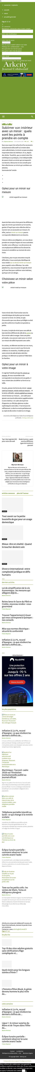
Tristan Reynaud (6, 609)
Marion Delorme (6, 647)
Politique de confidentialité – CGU (13, 47)
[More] (22, 427)
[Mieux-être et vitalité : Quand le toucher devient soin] (17, 532)
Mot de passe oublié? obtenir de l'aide (14, 45)
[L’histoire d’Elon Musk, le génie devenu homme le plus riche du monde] (17, 983)
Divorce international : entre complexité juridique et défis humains (16, 571)
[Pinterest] (13, 427)
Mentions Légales (28, 1053)
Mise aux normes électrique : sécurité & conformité (15, 629)
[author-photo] (17, 462)
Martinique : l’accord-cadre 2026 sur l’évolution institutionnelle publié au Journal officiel (15, 774)
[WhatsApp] (17, 427)
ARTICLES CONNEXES (8, 493)
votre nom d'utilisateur (9, 34)
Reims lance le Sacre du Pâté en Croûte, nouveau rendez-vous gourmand (17, 604)
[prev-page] (2, 579)
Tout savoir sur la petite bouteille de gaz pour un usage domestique (17, 519)
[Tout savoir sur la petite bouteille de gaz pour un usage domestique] (17, 505)
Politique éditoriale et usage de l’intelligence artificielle (17, 1061)
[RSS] (5, 22)
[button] (3, 116)
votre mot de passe (8, 40)
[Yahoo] (9, 22)
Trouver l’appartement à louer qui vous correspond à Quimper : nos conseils (17, 617)
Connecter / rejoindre (11, 5)
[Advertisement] (17, 95)
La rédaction (19, 1051)
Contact (12, 1051)
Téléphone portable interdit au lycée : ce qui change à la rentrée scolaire (17, 814)
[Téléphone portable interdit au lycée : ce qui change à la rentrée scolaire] (17, 802)
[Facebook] (2, 22)
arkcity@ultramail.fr (20, 929)
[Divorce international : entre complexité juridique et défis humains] (17, 557)
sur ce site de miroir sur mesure (20, 263)
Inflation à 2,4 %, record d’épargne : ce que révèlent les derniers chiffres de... (16, 642)
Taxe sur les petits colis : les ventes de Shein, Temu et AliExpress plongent (15, 890)
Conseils (6, 10)
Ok (23, 1071)
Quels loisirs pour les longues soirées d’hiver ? (16, 971)
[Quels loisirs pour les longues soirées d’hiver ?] (17, 964)
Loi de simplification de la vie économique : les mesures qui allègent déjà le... (16, 590)
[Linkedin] (4, 22)
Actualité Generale (10, 17)
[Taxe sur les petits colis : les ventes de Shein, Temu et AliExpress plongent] (17, 878)
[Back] (2, 24)
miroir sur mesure (17, 232)
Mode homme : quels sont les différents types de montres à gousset (26, 442)
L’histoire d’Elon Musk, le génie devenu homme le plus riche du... (17, 991)
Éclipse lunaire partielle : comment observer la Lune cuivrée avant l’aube (15, 852)
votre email (5, 56)
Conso (6, 13)
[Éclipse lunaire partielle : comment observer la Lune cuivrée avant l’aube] (17, 840)
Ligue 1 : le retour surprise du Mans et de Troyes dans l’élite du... (16, 1025)
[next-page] (4, 579)
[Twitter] (7, 22)
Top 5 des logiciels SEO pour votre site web (9, 440)
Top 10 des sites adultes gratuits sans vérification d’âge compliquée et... (17, 951)
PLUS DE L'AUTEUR (22, 493)
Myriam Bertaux (8, 141)
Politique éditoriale (27, 418)
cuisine (28, 333)
